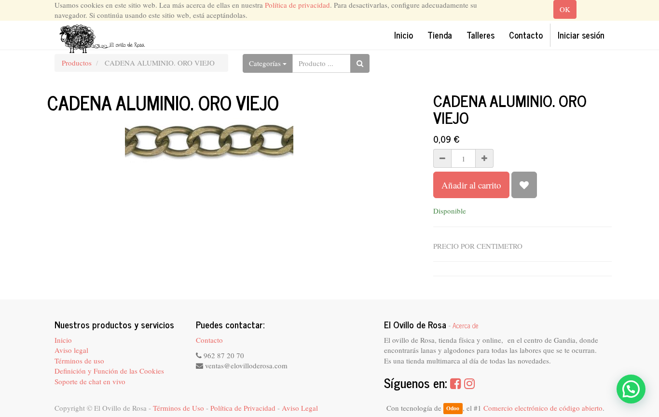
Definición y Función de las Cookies (109, 371)
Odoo (452, 408)
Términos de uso (79, 360)
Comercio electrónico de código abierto (543, 408)
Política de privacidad (297, 5)
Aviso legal (71, 350)
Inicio (63, 340)
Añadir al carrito (471, 185)
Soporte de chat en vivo (90, 381)
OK (565, 9)
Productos (77, 62)
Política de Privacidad (242, 408)
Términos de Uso (178, 408)
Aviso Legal (300, 408)
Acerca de (466, 325)
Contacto (209, 340)
